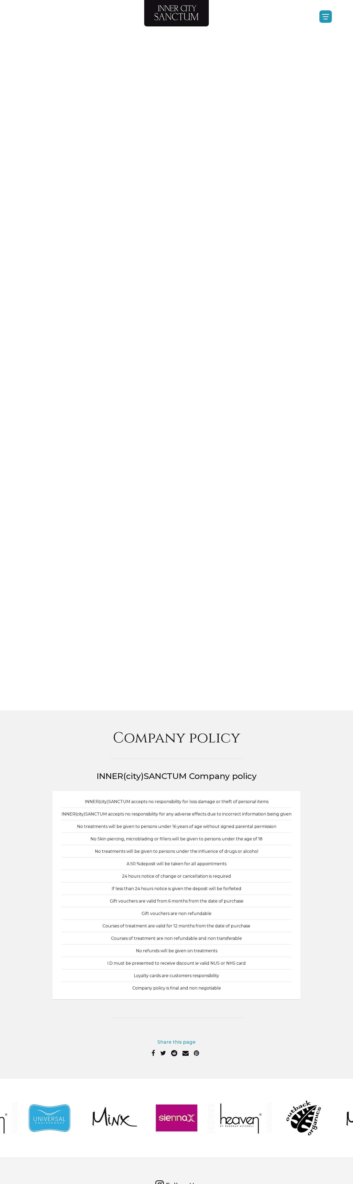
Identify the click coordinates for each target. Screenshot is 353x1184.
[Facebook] (153, 1054)
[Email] (185, 1054)
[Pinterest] (197, 1054)
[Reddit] (174, 1054)
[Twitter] (163, 1054)
